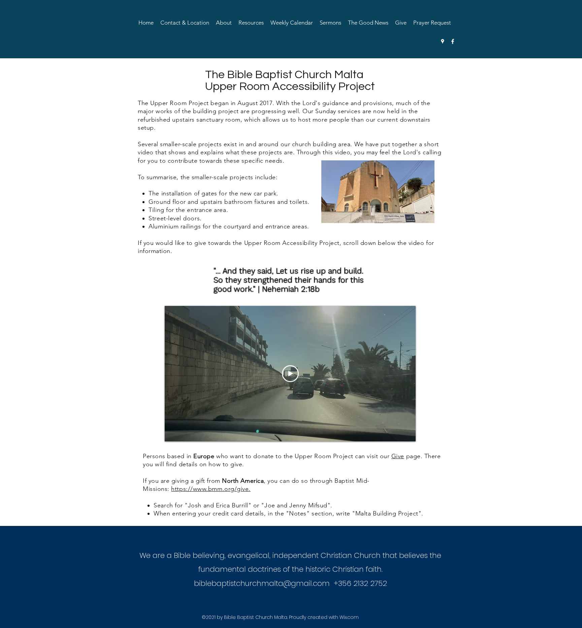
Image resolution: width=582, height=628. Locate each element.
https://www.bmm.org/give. (211, 489)
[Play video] (290, 373)
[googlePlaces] (442, 41)
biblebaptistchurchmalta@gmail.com (262, 583)
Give (397, 456)
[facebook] (452, 41)
